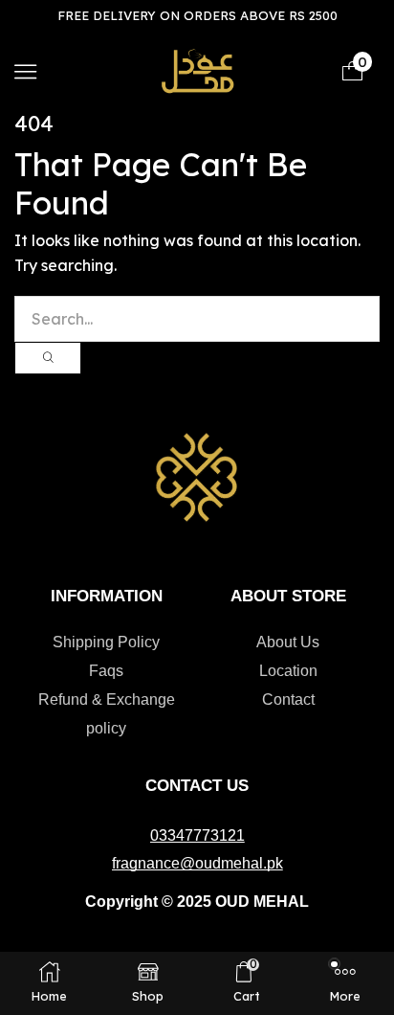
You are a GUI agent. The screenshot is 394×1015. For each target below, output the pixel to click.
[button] (25, 71)
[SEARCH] (47, 358)
